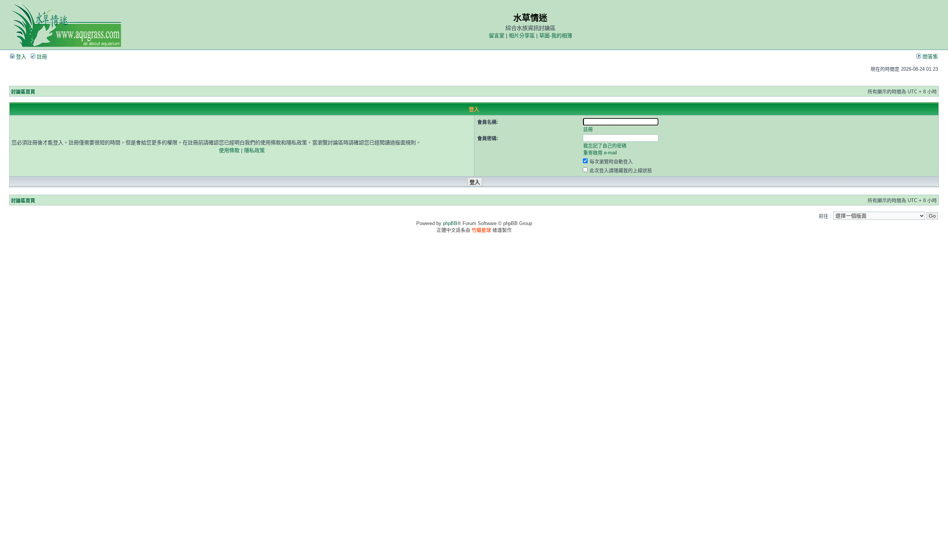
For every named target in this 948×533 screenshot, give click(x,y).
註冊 (41, 57)
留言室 (496, 35)
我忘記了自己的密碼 (605, 145)
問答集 (929, 57)
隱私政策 (254, 150)
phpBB (450, 223)
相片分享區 (522, 35)
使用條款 (229, 150)
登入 (20, 57)
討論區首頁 (23, 91)
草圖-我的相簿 (555, 35)
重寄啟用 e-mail (600, 152)
